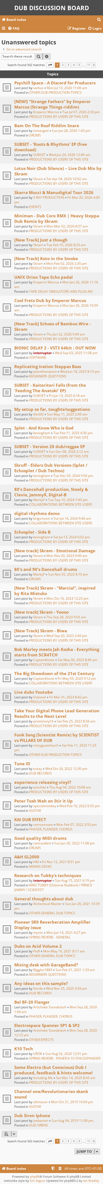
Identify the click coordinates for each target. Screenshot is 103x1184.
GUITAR (35, 810)
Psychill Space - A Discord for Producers (55, 83)
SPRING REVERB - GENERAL (50, 937)
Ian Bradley (91, 1181)
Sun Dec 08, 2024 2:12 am (69, 451)
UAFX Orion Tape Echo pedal (43, 277)
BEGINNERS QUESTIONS (47, 376)
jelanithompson (45, 371)
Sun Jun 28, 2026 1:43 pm (71, 130)
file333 (38, 414)
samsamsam (43, 824)
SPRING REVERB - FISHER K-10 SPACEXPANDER (64, 1058)
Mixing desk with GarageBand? (46, 964)
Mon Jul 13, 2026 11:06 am (67, 88)
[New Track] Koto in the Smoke (46, 258)
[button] (50, 65)
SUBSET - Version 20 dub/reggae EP (49, 446)
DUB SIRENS (38, 1125)
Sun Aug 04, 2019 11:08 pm (72, 1120)
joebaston (40, 1120)
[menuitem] (99, 20)
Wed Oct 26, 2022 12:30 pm (66, 768)
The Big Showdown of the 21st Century (54, 673)
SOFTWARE (37, 357)
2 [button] (62, 65)
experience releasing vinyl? (42, 782)
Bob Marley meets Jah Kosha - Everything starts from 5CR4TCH (56, 652)
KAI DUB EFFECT (30, 819)
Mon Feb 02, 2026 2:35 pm (66, 263)
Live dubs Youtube (33, 692)
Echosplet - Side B (32, 532)
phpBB (35, 1176)
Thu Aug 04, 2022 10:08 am (70, 787)
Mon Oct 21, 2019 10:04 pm (72, 1102)
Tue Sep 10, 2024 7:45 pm (68, 499)
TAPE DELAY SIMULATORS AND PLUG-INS (61, 291)
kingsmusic (41, 518)
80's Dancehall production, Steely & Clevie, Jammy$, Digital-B (51, 491)
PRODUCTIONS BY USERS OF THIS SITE (58, 116)
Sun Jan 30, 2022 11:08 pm (74, 843)
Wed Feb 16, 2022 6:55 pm (79, 806)
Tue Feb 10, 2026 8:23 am (66, 245)
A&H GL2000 (26, 856)
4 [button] (73, 65)
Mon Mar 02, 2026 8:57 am (67, 226)
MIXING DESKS (40, 866)
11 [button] (88, 65)
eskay (37, 768)
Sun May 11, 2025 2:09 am (67, 414)
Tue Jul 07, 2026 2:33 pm (81, 112)
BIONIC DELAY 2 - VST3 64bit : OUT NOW (55, 348)
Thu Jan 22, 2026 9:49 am (65, 334)
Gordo (38, 988)
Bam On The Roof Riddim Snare (46, 125)
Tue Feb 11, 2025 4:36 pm (73, 433)
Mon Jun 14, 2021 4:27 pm (66, 932)
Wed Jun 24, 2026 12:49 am (69, 154)
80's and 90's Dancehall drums (45, 569)
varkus (38, 88)
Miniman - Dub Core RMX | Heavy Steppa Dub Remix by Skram (56, 218)
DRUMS (35, 135)
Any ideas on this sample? (41, 983)
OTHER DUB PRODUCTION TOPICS (55, 92)
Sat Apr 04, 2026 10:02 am (66, 179)
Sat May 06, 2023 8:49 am (77, 660)
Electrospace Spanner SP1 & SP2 (47, 1025)
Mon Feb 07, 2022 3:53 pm (76, 824)
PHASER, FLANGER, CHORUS (51, 829)
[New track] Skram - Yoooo (41, 612)
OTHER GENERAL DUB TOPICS (52, 913)
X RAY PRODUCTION (48, 197)
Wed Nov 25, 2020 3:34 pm (66, 988)
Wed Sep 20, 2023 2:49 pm (66, 635)
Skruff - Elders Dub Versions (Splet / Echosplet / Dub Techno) (50, 467)
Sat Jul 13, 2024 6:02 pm (71, 537)
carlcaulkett (42, 843)
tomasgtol (41, 130)
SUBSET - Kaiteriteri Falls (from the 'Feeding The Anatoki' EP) (50, 387)
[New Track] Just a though (41, 240)
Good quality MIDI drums (40, 838)
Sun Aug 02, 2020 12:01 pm (66, 1053)
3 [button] (68, 65)
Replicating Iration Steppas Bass (47, 366)
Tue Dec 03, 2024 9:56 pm (73, 475)
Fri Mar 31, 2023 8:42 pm (68, 697)
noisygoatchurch (46, 745)
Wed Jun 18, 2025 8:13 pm (80, 371)
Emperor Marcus (46, 112)
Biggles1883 (42, 969)
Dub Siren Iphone (32, 1115)
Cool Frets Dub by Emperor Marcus (50, 300)
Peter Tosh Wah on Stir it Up (43, 801)
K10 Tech (23, 1048)
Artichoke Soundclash (49, 1007)
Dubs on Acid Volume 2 (38, 946)
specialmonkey (44, 806)
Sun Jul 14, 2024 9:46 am (72, 518)
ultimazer (40, 1102)
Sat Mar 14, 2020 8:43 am (75, 1077)
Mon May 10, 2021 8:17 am (64, 951)
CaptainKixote (43, 660)
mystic (38, 932)
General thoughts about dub (43, 898)
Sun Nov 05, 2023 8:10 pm (68, 574)
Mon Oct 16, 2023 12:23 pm (67, 598)
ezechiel (39, 787)
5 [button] (79, 65)
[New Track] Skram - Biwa (40, 630)
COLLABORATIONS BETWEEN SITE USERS (60, 504)
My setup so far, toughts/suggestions (52, 409)
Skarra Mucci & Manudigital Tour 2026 (53, 192)
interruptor (42, 353)
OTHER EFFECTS (41, 1039)
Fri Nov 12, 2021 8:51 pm (61, 861)
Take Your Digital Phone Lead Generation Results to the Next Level (56, 713)
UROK (37, 1053)
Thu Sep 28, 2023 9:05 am (66, 617)
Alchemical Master (47, 903)
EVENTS (35, 206)
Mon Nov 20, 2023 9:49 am (66, 555)
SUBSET (39, 154)
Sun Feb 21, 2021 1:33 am (75, 969)
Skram (38, 179)
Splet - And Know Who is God (44, 428)
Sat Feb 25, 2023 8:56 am (76, 721)
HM (36, 861)
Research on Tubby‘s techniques (47, 875)
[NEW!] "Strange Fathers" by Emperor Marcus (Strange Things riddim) (52, 104)
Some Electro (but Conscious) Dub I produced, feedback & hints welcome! (53, 1070)
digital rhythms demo (37, 513)
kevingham (41, 433)
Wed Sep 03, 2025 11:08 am (76, 353)
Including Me (43, 1077)
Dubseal (39, 697)
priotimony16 (43, 721)
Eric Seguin (37, 1181)
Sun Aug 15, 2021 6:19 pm (75, 880)
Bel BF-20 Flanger (32, 1002)
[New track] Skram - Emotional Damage (54, 550)
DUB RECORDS (40, 773)
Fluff (36, 951)
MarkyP (39, 499)
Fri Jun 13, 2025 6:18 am (67, 395)
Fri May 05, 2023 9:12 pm (77, 678)
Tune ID (22, 763)
